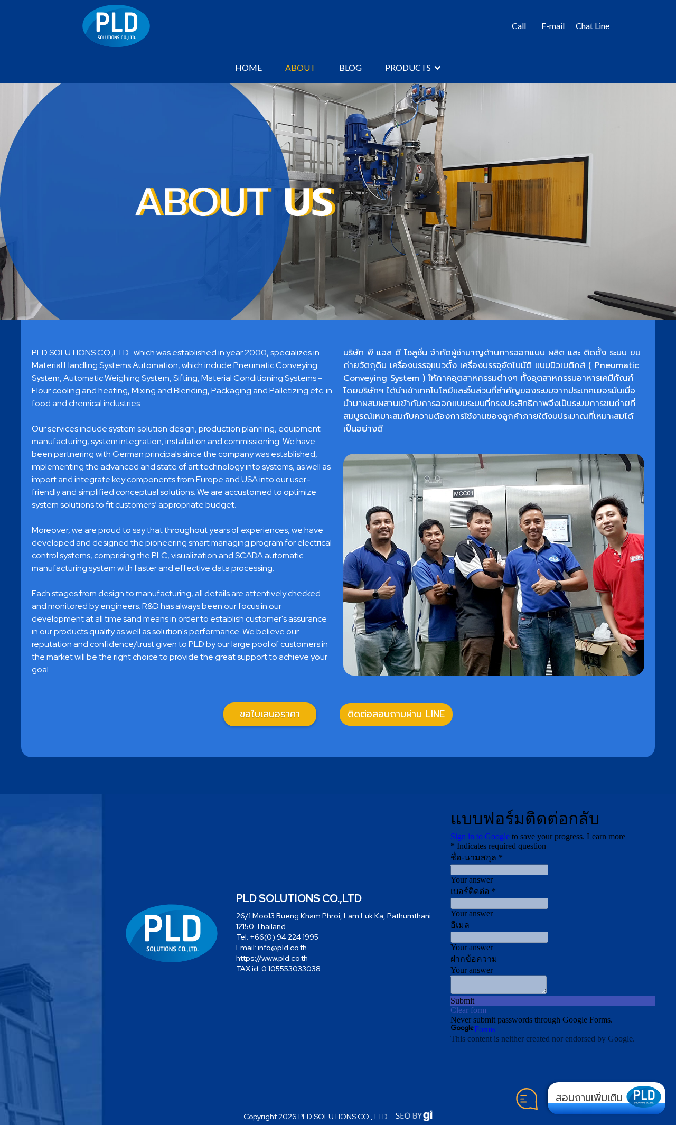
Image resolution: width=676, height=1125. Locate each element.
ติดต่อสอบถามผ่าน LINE (396, 714)
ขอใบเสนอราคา (270, 714)
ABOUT (300, 67)
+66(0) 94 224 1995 (284, 937)
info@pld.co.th (282, 947)
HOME (248, 67)
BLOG (350, 67)
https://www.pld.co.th (272, 958)
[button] (519, 26)
